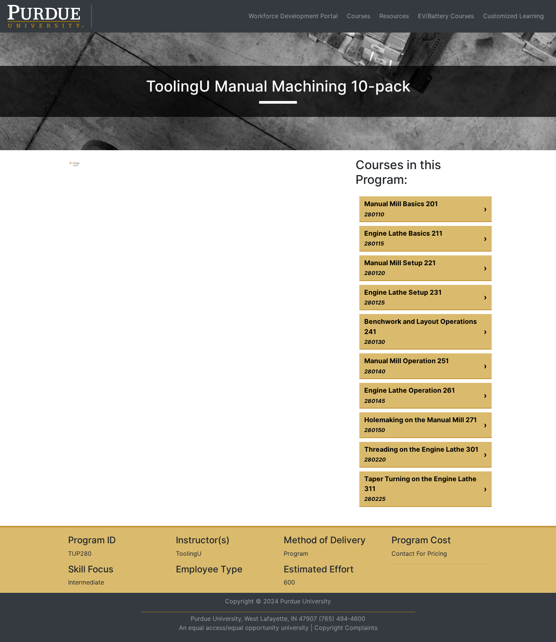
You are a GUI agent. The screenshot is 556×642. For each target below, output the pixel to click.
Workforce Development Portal (294, 16)
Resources (394, 16)
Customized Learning (513, 16)
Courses (358, 16)
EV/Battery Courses (446, 16)
